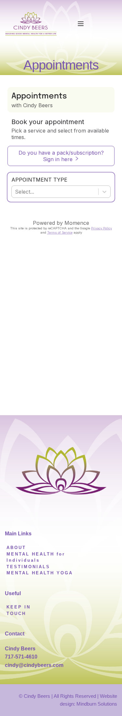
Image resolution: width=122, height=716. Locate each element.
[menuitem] (16, 547)
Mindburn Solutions (96, 704)
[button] (81, 24)
